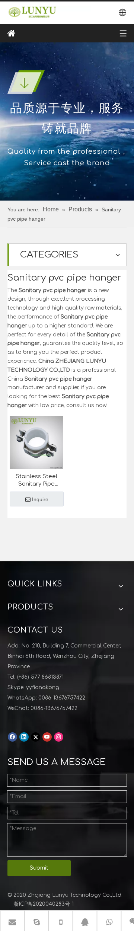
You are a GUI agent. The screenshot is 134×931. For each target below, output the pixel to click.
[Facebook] (12, 737)
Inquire (40, 499)
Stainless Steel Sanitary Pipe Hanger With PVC (36, 480)
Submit (39, 868)
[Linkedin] (24, 737)
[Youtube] (47, 737)
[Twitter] (35, 737)
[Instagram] (58, 737)
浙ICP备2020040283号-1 (43, 904)
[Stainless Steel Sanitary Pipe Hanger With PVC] (36, 442)
